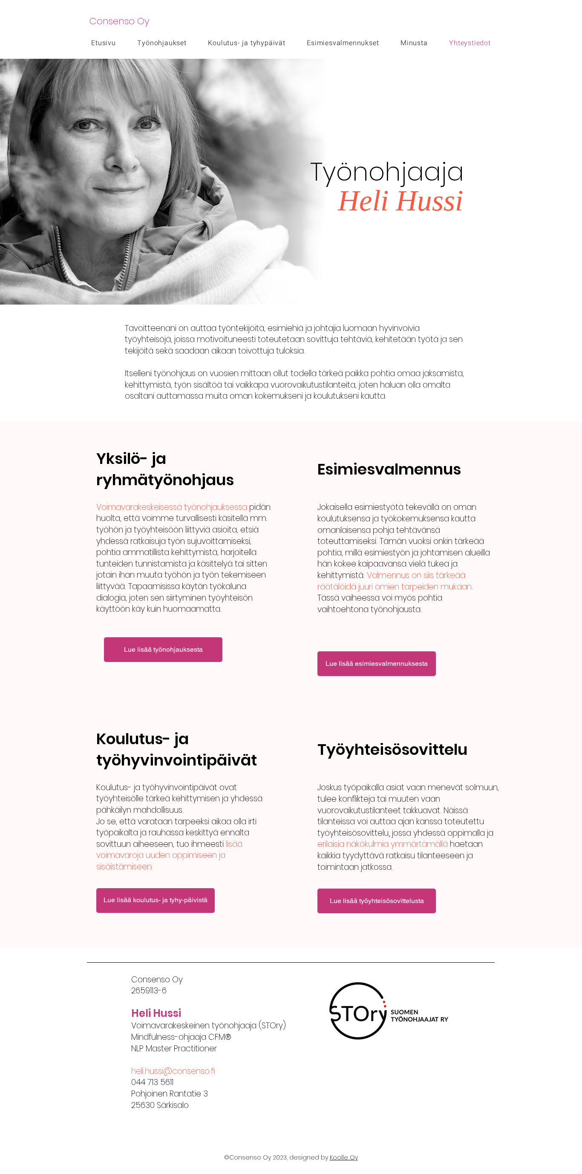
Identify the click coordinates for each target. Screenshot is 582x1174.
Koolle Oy (344, 1157)
